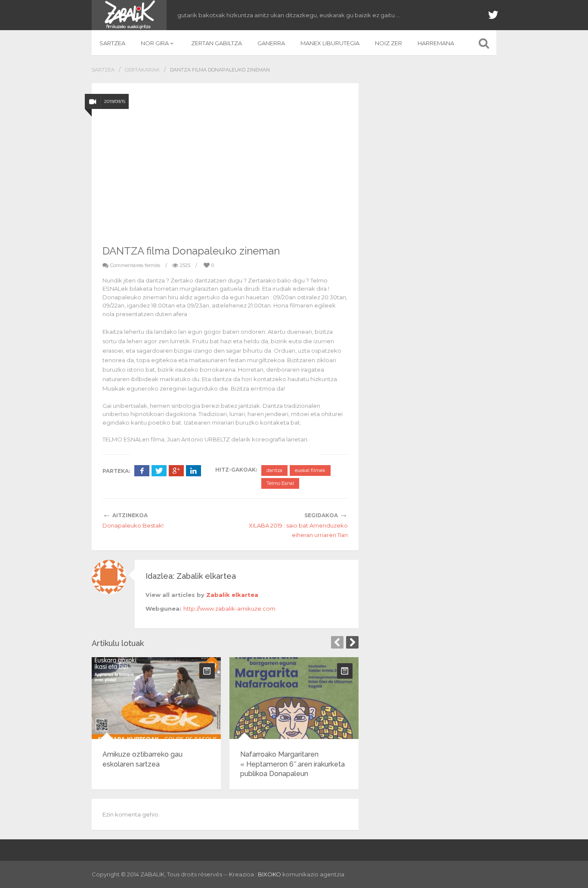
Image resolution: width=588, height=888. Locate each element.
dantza (274, 470)
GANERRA (271, 43)
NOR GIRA (155, 43)
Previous (337, 642)
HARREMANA (436, 43)
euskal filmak (310, 470)
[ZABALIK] (129, 15)
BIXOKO (270, 874)
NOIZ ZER (388, 43)
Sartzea (103, 70)
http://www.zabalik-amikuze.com (229, 608)
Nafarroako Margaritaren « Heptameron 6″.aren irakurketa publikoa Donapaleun (292, 764)
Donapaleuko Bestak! (133, 525)
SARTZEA (112, 43)
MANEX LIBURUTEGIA (329, 43)
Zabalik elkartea (232, 594)
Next (352, 642)
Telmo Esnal (280, 483)
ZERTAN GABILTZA (216, 43)
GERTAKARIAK (142, 70)
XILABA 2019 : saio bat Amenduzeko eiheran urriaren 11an (298, 530)
